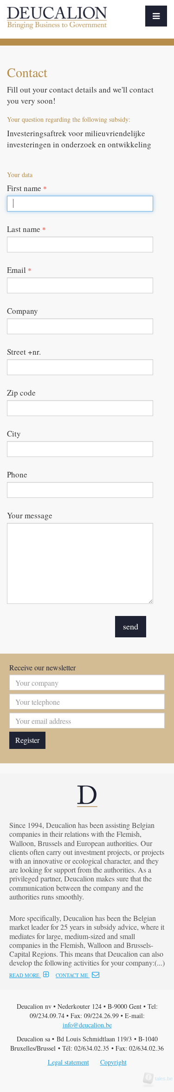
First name (27, 188)
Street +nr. (24, 351)
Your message (29, 515)
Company (22, 310)
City (14, 433)
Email (19, 270)
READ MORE (25, 975)
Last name (26, 229)
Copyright (113, 1062)
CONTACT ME (73, 975)
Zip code (21, 392)
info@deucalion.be (87, 1024)
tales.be (161, 1078)
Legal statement (68, 1062)
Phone (17, 474)
